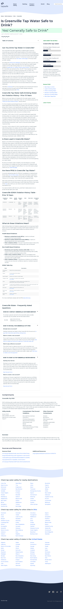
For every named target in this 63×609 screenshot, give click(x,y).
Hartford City (4, 506)
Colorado (18, 544)
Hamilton (47, 518)
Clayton (47, 485)
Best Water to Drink (49, 87)
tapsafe (4, 6)
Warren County (5, 530)
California (3, 544)
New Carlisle (48, 492)
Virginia (32, 563)
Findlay (32, 522)
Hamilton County (5, 520)
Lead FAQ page (13, 167)
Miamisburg (4, 496)
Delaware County (34, 528)
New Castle (3, 500)
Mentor (3, 524)
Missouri (18, 554)
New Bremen (19, 489)
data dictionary (26, 298)
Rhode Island (48, 559)
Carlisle (32, 498)
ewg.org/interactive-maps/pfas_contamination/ (13, 459)
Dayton (32, 492)
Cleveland (3, 513)
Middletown (19, 502)
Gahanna (3, 532)
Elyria (31, 520)
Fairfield (32, 526)
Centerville (33, 500)
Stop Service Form (7, 386)
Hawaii (46, 546)
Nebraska (47, 554)
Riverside (18, 494)
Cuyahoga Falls (4, 522)
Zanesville (3, 528)
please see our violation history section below (18, 67)
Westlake (47, 534)
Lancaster (18, 526)
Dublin (17, 522)
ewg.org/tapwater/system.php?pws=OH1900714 (44, 453)
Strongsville (4, 526)
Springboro (4, 504)
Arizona (32, 542)
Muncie (47, 498)
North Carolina (19, 557)
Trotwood (32, 489)
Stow (17, 532)
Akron (2, 514)
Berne (2, 502)
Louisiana (32, 550)
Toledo (17, 514)
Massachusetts (19, 552)
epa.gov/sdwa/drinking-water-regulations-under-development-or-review (20, 455)
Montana (32, 554)
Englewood (18, 487)
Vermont (18, 563)
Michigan (32, 552)
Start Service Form (7, 372)
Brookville (47, 483)
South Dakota (19, 561)
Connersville (48, 500)
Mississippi (3, 554)
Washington (48, 563)
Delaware (18, 528)
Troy (17, 485)
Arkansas (47, 542)
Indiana (32, 548)
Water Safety (15, 4)
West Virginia (4, 565)
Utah (2, 563)
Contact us (4, 592)
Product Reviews (32, 4)
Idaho (2, 548)
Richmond (3, 487)
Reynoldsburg (19, 530)
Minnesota (47, 552)
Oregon (18, 559)
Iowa (46, 548)
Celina (46, 491)
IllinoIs (17, 548)
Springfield (47, 504)
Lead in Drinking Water (50, 88)
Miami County (4, 485)
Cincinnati (18, 513)
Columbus (32, 513)
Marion (46, 524)
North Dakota (33, 557)
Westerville (48, 528)
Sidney (46, 489)
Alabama (3, 542)
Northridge (18, 506)
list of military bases (14, 175)
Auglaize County (49, 496)
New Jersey (33, 555)
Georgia (32, 546)
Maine (46, 550)
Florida (17, 546)
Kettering (32, 496)
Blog (48, 4)
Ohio (35, 509)
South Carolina (4, 561)
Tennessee (33, 561)
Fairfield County (49, 526)
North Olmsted (19, 535)
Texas (46, 561)
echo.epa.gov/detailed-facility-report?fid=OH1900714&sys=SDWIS (18, 453)
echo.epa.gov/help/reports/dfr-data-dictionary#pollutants (16, 461)
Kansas (2, 550)
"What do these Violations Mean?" (10, 101)
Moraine (3, 494)
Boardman (32, 532)
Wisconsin (18, 565)
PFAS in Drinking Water (50, 90)
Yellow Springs (33, 504)
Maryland (3, 552)
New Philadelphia (20, 524)
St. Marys (18, 492)
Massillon (18, 534)
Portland (18, 491)
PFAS (17, 89)
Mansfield (18, 518)
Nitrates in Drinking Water (51, 92)
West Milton (19, 483)
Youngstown (33, 514)
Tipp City (47, 487)
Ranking (24, 4)
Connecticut (33, 544)
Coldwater (3, 489)
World (42, 4)
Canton (47, 514)
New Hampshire (20, 555)
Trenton (18, 504)
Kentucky (18, 550)
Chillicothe (3, 535)
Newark (3, 518)
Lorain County (19, 516)
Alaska (17, 542)
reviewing (10, 86)
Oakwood (47, 494)
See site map (4, 600)
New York (3, 557)
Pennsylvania (33, 559)
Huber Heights (4, 492)
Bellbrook (47, 502)
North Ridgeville (49, 532)
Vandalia (3, 491)
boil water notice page (22, 58)
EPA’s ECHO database (14, 62)
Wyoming (32, 565)
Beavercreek (19, 498)
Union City (3, 483)
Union (31, 485)
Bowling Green (34, 534)
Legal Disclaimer (26, 592)
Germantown (33, 494)
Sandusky (32, 524)
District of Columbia (6, 546)
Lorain (2, 516)
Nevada (3, 555)
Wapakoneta (4, 498)
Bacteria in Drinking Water (51, 94)
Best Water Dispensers (50, 96)
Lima (31, 518)
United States (37, 539)
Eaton (31, 487)
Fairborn (18, 496)
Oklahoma (3, 559)
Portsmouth (48, 530)
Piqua (31, 483)
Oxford (17, 500)
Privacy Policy (14, 592)
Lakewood (47, 520)
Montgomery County (35, 491)
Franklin (32, 502)
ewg (6, 183)
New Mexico (48, 555)
